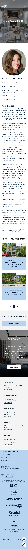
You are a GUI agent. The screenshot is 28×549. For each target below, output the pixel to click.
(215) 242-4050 (8, 416)
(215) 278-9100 (8, 444)
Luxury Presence (14, 531)
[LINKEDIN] (13, 230)
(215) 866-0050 (8, 429)
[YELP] (22, 230)
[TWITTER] (7, 230)
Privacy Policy (20, 539)
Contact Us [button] (14, 367)
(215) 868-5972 (12, 86)
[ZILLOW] (4, 230)
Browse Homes (14, 323)
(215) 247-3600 (8, 389)
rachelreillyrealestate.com (16, 96)
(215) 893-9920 (8, 403)
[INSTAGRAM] (19, 230)
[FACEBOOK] (16, 230)
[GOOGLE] (10, 230)
